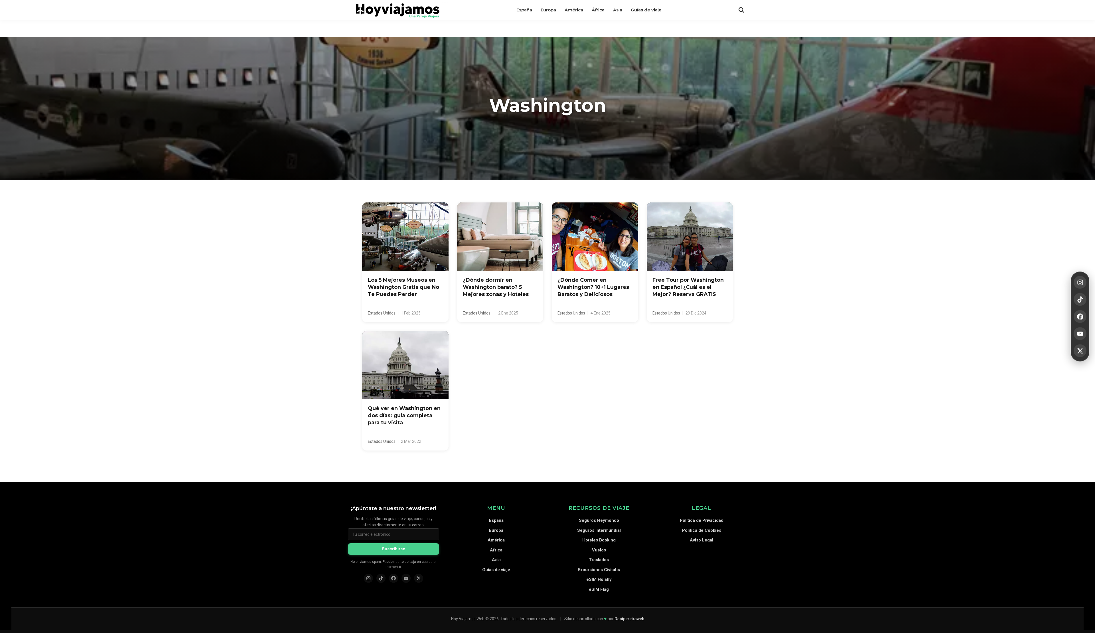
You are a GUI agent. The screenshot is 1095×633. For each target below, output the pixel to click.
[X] (1080, 350)
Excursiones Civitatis (599, 569)
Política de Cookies (701, 530)
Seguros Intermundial (599, 530)
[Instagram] (1080, 282)
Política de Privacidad (701, 520)
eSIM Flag (599, 589)
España (496, 520)
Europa (496, 530)
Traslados (599, 559)
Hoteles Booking (599, 540)
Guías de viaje (496, 569)
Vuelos (599, 550)
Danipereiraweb (629, 618)
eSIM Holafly (599, 579)
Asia (496, 559)
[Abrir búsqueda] (741, 10)
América (496, 540)
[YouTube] (1080, 333)
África (496, 550)
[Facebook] (1080, 316)
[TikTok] (1080, 299)
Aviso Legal (701, 540)
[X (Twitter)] (418, 578)
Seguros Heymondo (599, 520)
